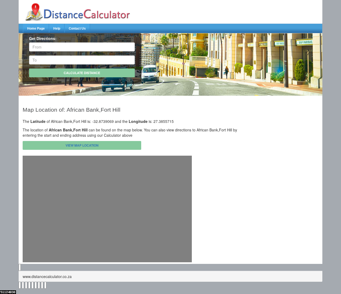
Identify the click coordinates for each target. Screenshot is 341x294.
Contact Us (77, 28)
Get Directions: (42, 38)
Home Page (36, 28)
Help (56, 28)
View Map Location (82, 145)
